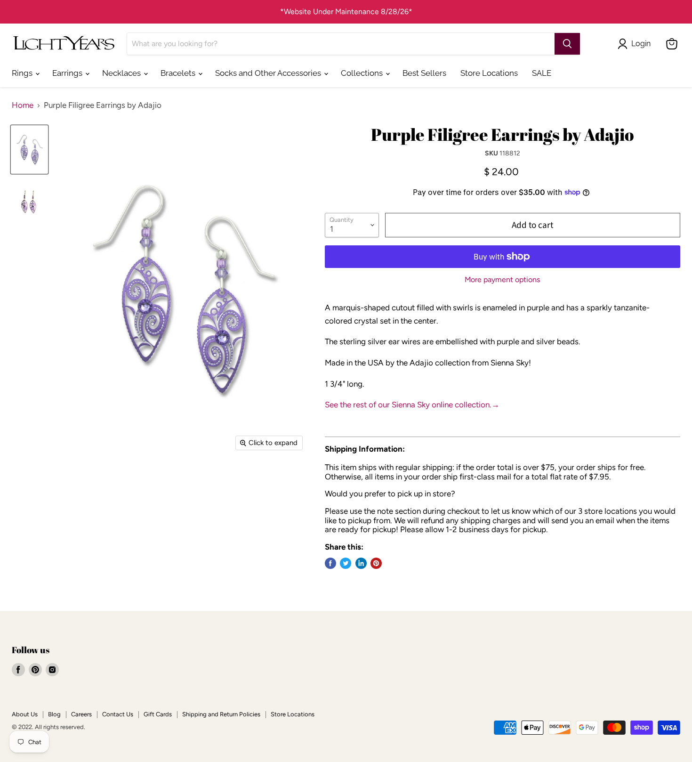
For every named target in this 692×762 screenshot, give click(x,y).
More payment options (502, 280)
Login (641, 43)
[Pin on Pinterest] (376, 563)
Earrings (68, 73)
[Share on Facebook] (330, 563)
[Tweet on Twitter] (345, 563)
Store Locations (489, 73)
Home (22, 105)
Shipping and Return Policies (221, 714)
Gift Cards (158, 714)
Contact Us (117, 714)
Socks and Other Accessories (269, 73)
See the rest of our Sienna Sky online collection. (412, 404)
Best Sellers (424, 73)
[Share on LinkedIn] (361, 563)
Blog (54, 714)
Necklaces (122, 73)
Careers (81, 714)
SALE (541, 73)
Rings (23, 73)
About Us (25, 714)
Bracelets (179, 73)
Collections (363, 73)
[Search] (567, 44)
